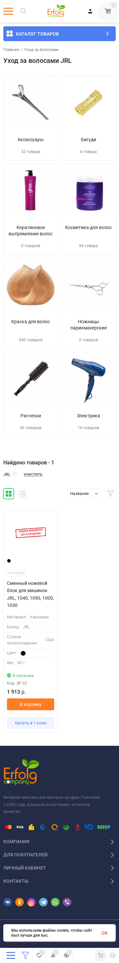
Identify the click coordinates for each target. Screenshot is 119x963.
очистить (33, 474)
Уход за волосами (41, 50)
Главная (11, 50)
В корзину (31, 704)
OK (104, 933)
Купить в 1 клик (31, 722)
